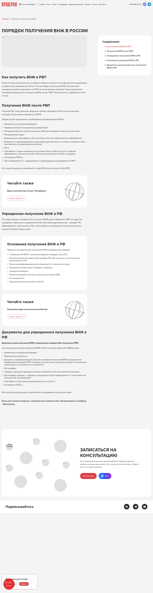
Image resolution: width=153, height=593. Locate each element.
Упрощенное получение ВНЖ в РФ (123, 55)
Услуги (54, 4)
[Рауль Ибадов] (45, 462)
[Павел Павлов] (60, 485)
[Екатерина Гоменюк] (26, 458)
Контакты (102, 4)
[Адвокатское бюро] (9, 4)
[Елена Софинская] (66, 464)
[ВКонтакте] (126, 506)
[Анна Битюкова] (20, 481)
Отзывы (88, 4)
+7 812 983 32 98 (135, 4)
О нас (49, 4)
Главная (42, 4)
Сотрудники (62, 4)
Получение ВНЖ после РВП (120, 51)
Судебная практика (76, 4)
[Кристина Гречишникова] (60, 446)
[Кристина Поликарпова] (36, 441)
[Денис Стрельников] (9, 446)
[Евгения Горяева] (39, 475)
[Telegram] (135, 506)
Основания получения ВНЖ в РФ (123, 60)
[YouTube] (144, 506)
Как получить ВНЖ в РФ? (119, 46)
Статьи (94, 4)
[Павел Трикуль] (9, 468)
